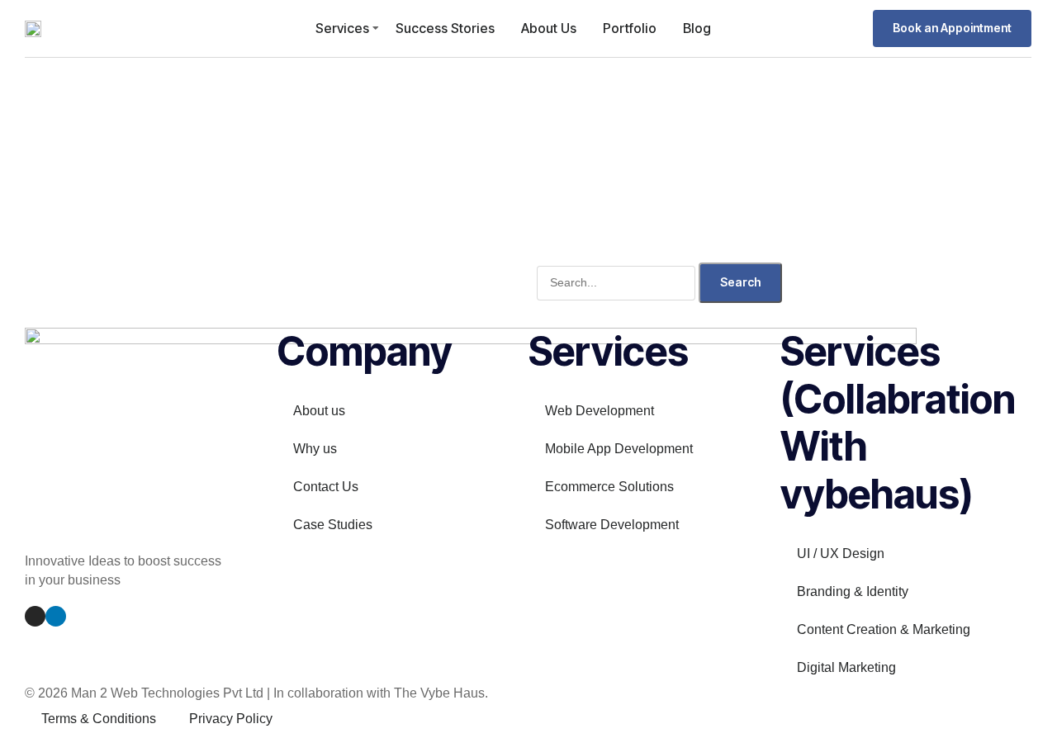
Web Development (599, 411)
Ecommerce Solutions (609, 487)
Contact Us (325, 487)
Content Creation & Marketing (883, 629)
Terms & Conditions (98, 719)
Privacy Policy (231, 719)
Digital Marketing (846, 667)
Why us (315, 449)
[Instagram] (35, 616)
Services (342, 28)
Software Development (612, 525)
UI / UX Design (840, 553)
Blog (697, 28)
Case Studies (332, 525)
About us (319, 411)
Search (740, 282)
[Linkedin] (55, 616)
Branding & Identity (852, 591)
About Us (548, 28)
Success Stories (445, 28)
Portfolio (629, 28)
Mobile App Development (619, 449)
